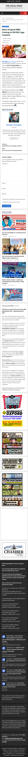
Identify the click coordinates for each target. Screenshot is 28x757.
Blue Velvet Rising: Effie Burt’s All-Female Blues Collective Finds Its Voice (14, 684)
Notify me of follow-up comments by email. (14, 199)
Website (4, 194)
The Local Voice (14, 6)
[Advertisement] (14, 524)
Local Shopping (6, 276)
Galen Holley (9, 636)
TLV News (5, 236)
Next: (12, 149)
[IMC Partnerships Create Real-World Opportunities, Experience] (14, 246)
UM (16, 252)
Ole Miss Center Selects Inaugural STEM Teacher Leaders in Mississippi (13, 649)
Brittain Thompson (7, 38)
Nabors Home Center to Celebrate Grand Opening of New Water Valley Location (13, 281)
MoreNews (14, 755)
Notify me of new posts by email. (11, 202)
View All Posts (14, 138)
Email (4, 188)
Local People (19, 274)
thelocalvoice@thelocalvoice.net (14, 738)
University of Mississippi (7, 259)
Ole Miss (12, 252)
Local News (13, 229)
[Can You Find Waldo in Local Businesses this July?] (14, 223)
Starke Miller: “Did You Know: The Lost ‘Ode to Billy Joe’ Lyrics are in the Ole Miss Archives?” (14, 671)
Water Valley (19, 276)
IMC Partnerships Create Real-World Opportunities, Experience (13, 257)
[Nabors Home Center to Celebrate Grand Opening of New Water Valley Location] (14, 270)
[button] (2, 13)
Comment (5, 163)
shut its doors (9, 61)
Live (25, 13)
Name (4, 183)
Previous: (12, 145)
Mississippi (13, 276)
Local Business (5, 26)
